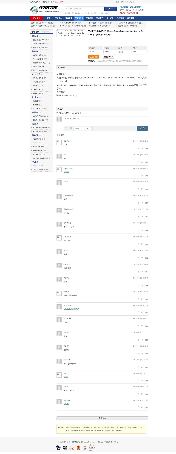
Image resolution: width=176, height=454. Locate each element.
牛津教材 (77, 26)
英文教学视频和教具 (39, 63)
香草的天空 (67, 223)
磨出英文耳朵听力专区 (40, 70)
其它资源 (130, 18)
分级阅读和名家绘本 (66, 26)
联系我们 (129, 2)
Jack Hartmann (37, 154)
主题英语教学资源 (38, 120)
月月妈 (66, 386)
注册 (56, 2)
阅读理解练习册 (94, 26)
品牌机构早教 (133, 26)
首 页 (48, 18)
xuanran (66, 292)
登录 (52, 2)
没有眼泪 (66, 374)
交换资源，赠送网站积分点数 (129, 13)
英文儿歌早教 (37, 139)
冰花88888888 (68, 209)
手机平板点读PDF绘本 (67, 23)
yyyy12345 (67, 305)
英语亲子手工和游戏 (39, 116)
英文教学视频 (42, 26)
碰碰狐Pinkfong (37, 150)
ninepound (67, 236)
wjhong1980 (68, 318)
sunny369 (67, 332)
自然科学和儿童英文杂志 (41, 66)
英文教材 (89, 18)
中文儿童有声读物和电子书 (41, 131)
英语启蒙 (68, 18)
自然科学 (111, 23)
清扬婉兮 (66, 346)
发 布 (142, 128)
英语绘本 (58, 18)
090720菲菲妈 (68, 195)
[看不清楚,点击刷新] (88, 128)
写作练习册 (51, 26)
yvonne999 (67, 360)
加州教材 (78, 23)
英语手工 (99, 18)
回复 (146, 148)
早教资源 (120, 18)
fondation (67, 264)
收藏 (117, 2)
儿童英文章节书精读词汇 (41, 169)
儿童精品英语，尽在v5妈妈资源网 (131, 7)
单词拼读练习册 (105, 26)
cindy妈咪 (67, 400)
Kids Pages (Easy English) (40, 158)
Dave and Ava (37, 143)
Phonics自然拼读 (47, 23)
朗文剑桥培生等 (123, 26)
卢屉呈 (66, 181)
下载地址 (92, 61)
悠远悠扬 (66, 141)
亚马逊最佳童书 (131, 23)
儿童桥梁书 (121, 23)
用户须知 (36, 18)
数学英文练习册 (94, 23)
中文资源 (110, 18)
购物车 (61, 2)
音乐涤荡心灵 (68, 168)
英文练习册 (79, 18)
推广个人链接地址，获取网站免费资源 (132, 10)
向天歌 (66, 250)
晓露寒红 (66, 278)
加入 (122, 2)
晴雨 (65, 155)
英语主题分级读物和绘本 (41, 47)
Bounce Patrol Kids (38, 146)
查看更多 (102, 418)
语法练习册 (103, 23)
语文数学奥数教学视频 (40, 127)
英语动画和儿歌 (36, 23)
